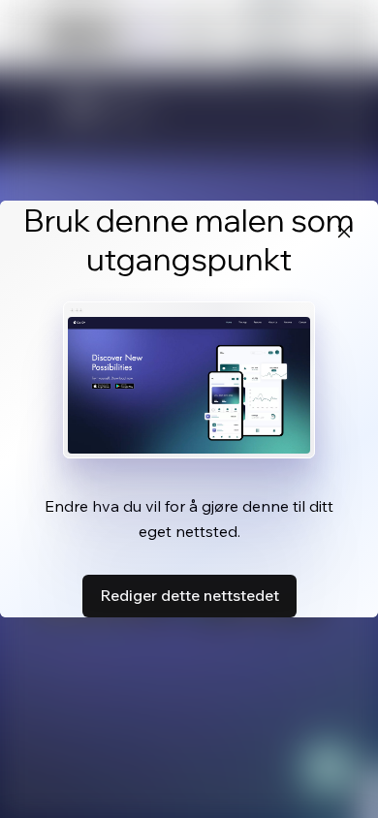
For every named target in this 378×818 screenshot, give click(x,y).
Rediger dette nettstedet (189, 595)
